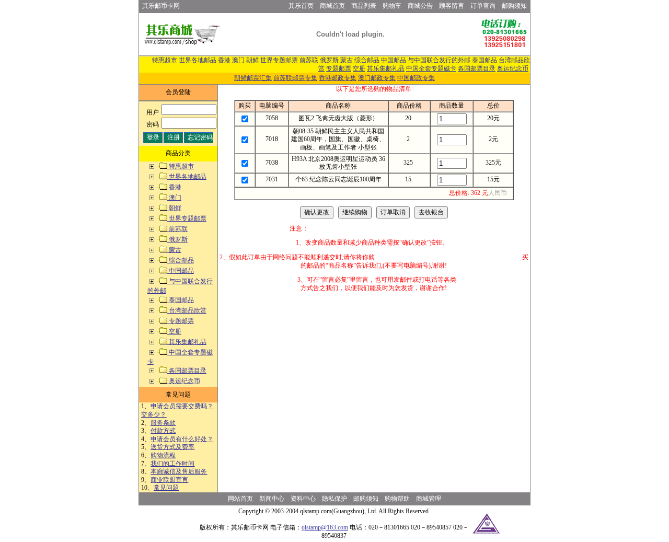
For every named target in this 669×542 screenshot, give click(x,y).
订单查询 (482, 5)
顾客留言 (451, 5)
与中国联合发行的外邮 (439, 60)
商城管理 (428, 498)
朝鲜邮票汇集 (253, 78)
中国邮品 (393, 60)
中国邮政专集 (416, 78)
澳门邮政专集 (377, 78)
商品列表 (363, 5)
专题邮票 (338, 68)
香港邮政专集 (337, 78)
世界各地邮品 (197, 60)
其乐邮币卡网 (161, 5)
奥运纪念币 (512, 68)
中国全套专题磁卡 (431, 68)
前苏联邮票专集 (295, 78)
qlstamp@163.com (325, 527)
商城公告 (420, 5)
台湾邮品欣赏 (186, 310)
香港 (224, 60)
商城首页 (332, 5)
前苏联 (308, 60)
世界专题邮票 (279, 60)
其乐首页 (301, 5)
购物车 (392, 5)
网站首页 (240, 498)
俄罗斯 (329, 60)
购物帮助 (397, 498)
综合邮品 (366, 60)
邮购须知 (514, 5)
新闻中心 (271, 498)
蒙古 (346, 60)
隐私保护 (334, 498)
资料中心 (303, 498)
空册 (359, 68)
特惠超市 (164, 60)
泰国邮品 (484, 60)
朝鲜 (252, 60)
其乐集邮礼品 (386, 68)
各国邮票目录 (476, 68)
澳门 (238, 60)
